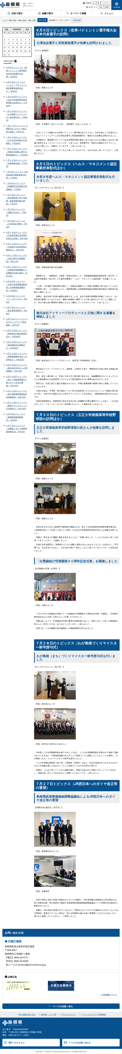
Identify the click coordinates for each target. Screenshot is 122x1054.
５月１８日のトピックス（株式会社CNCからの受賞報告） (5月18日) (16, 368)
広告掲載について (109, 994)
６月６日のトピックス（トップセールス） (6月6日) (16, 299)
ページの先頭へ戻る (63, 1006)
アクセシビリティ (68, 1014)
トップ (4, 20)
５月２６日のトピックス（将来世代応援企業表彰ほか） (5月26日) (16, 333)
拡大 (101, 7)
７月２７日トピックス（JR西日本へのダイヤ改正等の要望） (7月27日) (17, 128)
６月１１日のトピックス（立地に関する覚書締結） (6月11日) (16, 258)
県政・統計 (13, 20)
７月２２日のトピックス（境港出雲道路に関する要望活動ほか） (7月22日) (17, 151)
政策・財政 (22, 20)
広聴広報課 (77, 20)
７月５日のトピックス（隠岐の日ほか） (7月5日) (16, 212)
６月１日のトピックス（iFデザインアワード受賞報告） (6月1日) (16, 322)
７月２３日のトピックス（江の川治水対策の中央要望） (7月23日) (16, 140)
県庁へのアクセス (17, 1042)
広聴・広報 (32, 20)
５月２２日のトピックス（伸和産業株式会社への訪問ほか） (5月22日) (16, 356)
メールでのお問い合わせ (79, 1042)
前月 (6, 29)
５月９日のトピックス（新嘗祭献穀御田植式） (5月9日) (15, 417)
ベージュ (105, 3)
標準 (107, 7)
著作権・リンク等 (48, 1014)
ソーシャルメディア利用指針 (93, 1014)
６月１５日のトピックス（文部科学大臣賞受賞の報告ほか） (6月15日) (16, 246)
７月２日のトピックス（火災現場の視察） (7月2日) (16, 223)
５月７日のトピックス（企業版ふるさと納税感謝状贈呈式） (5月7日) (16, 428)
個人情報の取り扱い (27, 1014)
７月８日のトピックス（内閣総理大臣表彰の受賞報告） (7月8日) (16, 186)
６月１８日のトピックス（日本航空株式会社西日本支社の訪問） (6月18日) (17, 235)
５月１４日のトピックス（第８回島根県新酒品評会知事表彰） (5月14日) (16, 394)
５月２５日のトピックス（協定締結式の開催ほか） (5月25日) (16, 345)
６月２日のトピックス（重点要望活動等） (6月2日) (16, 310)
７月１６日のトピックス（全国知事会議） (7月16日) (16, 163)
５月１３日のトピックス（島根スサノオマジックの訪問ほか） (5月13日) (16, 405)
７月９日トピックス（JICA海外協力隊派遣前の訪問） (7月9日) (17, 174)
